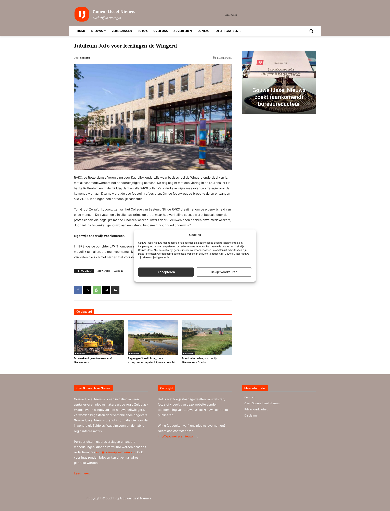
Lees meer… (82, 473)
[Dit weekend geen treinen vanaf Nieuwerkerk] (99, 337)
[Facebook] (78, 290)
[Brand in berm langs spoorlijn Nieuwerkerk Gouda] (207, 337)
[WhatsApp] (97, 290)
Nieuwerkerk (103, 270)
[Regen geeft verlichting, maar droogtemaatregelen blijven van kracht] (153, 337)
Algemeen (80, 353)
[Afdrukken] (115, 290)
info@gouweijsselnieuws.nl (115, 452)
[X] (87, 290)
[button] (311, 31)
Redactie (85, 57)
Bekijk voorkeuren (224, 272)
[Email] (106, 290)
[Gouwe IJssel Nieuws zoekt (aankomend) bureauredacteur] (279, 82)
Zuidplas (118, 270)
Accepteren (166, 272)
